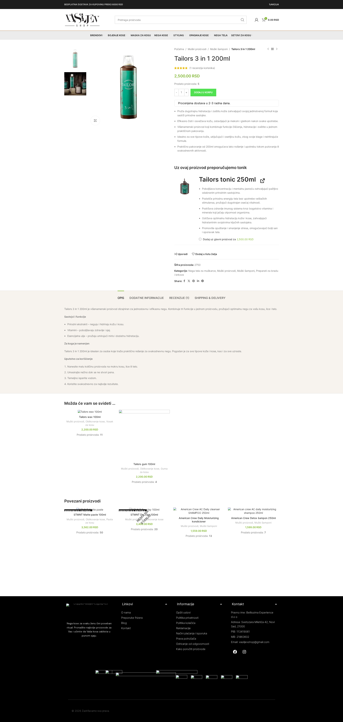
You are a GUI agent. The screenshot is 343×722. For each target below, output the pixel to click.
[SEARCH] (242, 20)
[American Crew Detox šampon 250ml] (253, 511)
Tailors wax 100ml (89, 416)
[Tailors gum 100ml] (144, 435)
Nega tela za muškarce (202, 270)
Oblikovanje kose (95, 421)
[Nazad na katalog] (272, 49)
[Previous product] (268, 49)
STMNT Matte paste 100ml (90, 514)
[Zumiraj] (95, 120)
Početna (179, 49)
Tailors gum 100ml (144, 464)
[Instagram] (244, 652)
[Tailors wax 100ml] (89, 412)
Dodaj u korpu (203, 92)
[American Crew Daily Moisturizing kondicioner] (198, 511)
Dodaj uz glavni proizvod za (228, 239)
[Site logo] (82, 19)
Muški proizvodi (197, 49)
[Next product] (277, 49)
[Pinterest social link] (193, 281)
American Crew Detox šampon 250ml (253, 518)
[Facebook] (235, 652)
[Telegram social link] (202, 281)
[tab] (121, 296)
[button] (184, 186)
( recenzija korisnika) (202, 67)
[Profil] (256, 19)
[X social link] (189, 281)
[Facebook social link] (184, 281)
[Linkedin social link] (198, 281)
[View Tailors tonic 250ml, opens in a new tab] (261, 180)
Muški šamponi (219, 49)
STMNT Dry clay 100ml (144, 514)
